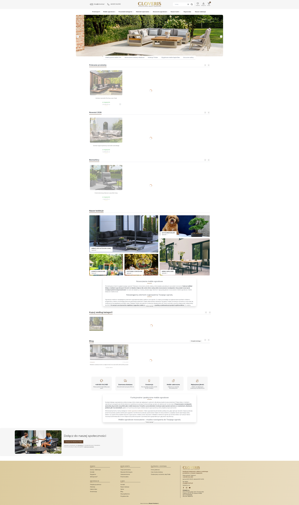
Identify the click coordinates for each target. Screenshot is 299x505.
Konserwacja (93, 491)
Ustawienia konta (125, 474)
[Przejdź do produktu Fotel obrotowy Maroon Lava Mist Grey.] (106, 177)
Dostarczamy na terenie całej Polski (160, 474)
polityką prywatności (89, 446)
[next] (221, 36)
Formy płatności (155, 469)
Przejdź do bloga (196, 341)
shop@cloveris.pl (99, 4)
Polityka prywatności (95, 484)
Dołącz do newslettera (73, 441)
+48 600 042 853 (115, 4)
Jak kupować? (94, 476)
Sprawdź (93, 250)
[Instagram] (186, 488)
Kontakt (92, 472)
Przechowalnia (124, 476)
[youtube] (189, 488)
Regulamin (80, 445)
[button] (191, 4)
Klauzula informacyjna (126, 472)
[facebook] (183, 488)
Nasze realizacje (124, 487)
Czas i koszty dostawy (157, 472)
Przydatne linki (124, 496)
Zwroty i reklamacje (95, 469)
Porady (92, 362)
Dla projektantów (125, 494)
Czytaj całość (109, 367)
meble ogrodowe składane (135, 411)
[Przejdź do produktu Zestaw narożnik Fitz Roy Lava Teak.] (106, 82)
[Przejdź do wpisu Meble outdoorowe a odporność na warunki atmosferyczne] (109, 352)
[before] (78, 36)
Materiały (92, 487)
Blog (121, 491)
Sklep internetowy (149, 503)
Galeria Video (93, 489)
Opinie (122, 489)
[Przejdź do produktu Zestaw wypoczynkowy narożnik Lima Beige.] (106, 130)
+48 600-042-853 (188, 477)
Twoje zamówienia (125, 469)
